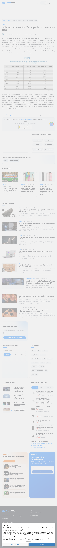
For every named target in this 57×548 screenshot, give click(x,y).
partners (11, 527)
